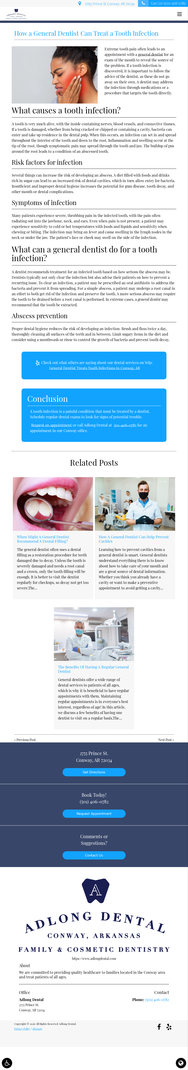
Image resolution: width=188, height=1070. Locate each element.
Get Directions (94, 772)
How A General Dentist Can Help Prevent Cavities (134, 538)
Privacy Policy (22, 1028)
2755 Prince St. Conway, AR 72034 (109, 4)
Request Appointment (94, 813)
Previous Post (26, 740)
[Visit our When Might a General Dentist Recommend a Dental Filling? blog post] (53, 504)
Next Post (165, 740)
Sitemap (37, 1028)
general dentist (150, 54)
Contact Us (94, 855)
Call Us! (168, 3)
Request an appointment (51, 425)
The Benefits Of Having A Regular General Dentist (93, 668)
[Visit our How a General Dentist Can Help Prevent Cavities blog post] (135, 504)
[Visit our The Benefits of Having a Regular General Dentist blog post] (94, 634)
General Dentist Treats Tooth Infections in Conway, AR (94, 368)
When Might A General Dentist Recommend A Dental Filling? (43, 538)
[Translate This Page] (181, 1063)
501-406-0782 (125, 425)
